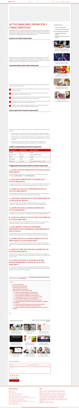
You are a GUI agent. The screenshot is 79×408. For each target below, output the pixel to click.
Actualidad (62, 1)
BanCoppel (60, 396)
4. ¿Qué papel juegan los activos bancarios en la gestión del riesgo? (28, 296)
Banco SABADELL (51, 399)
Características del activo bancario (20, 286)
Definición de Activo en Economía (16, 320)
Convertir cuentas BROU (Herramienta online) (16, 393)
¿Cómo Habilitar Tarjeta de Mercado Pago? (15, 404)
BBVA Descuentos (11, 391)
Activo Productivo (45, 391)
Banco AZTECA (52, 391)
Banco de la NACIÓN (44, 394)
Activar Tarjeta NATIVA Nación (13, 402)
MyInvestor (51, 402)
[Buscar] (37, 1)
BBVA (65, 399)
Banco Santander (59, 399)
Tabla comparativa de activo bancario (21, 289)
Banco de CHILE (61, 391)
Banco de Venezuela (44, 396)
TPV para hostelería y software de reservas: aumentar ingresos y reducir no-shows (22, 401)
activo (11, 30)
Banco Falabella (52, 396)
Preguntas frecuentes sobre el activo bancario (22, 290)
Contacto (23, 407)
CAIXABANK (46, 402)
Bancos (53, 1)
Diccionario (68, 1)
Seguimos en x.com (54, 407)
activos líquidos (18, 175)
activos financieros (30, 175)
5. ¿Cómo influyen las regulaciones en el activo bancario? (26, 298)
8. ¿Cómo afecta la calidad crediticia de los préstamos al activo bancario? (30, 304)
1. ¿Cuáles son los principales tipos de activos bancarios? (25, 292)
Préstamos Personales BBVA (13, 389)
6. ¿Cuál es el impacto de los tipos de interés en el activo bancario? (28, 300)
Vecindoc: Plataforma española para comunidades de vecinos (19, 396)
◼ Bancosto (12, 1)
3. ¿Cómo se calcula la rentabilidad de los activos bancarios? (26, 295)
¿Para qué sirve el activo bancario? (20, 287)
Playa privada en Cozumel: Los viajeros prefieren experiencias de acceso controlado (22, 397)
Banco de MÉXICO (62, 394)
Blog (57, 1)
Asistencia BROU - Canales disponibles (15, 395)
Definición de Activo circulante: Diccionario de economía (41, 321)
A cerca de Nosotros (30, 407)
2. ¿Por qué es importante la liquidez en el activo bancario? (26, 293)
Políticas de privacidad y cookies (42, 407)
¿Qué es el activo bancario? (18, 284)
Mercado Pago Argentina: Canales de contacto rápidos (17, 400)
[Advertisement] (39, 13)
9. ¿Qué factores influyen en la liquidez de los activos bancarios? (28, 305)
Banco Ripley (43, 399)
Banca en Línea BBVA (12, 392)
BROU (41, 402)
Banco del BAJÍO (54, 394)
